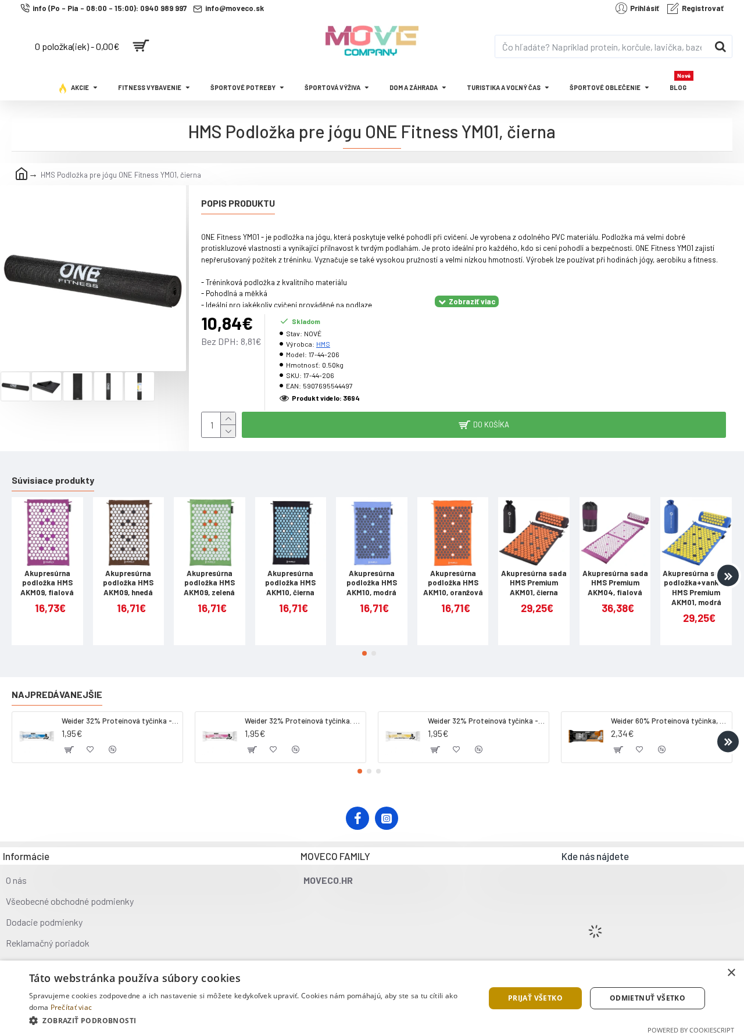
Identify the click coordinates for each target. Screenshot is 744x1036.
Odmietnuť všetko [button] (647, 998)
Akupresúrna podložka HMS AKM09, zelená (209, 583)
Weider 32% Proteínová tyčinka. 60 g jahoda (303, 720)
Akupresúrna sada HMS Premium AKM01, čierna (534, 583)
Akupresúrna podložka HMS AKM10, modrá (371, 583)
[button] (16, 576)
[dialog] (372, 998)
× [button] (731, 973)
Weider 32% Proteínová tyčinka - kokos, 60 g (120, 720)
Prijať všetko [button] (535, 998)
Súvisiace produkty (53, 479)
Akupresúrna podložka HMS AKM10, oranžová (453, 583)
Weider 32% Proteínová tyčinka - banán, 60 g (486, 720)
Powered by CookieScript (691, 1030)
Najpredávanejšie (57, 694)
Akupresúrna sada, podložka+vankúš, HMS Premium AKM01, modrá (696, 588)
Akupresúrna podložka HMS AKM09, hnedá (128, 583)
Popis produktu (238, 202)
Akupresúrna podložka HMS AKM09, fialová (47, 583)
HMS (323, 344)
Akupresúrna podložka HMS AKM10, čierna (290, 583)
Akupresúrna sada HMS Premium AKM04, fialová (615, 583)
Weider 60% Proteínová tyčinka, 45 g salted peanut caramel (669, 720)
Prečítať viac (71, 1007)
